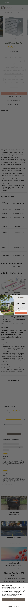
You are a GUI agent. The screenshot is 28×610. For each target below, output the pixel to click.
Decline (14, 603)
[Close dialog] (27, 295)
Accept (14, 599)
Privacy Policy (12, 595)
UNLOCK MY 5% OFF (21, 312)
